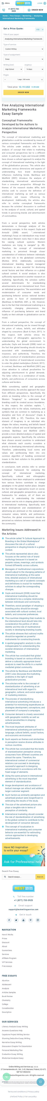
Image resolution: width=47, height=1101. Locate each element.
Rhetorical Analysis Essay (13, 1058)
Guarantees (7, 950)
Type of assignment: (11, 55)
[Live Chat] (40, 1082)
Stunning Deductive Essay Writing (16, 1038)
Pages (6, 75)
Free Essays (15, 16)
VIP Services (7, 962)
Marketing (27, 16)
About (4, 946)
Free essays (7, 966)
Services (5, 954)
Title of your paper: (11, 34)
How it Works (7, 935)
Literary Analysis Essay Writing (15, 1027)
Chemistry (6, 1000)
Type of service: (9, 45)
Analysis (5, 988)
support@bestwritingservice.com (23, 909)
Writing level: (8, 65)
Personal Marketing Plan (12, 1050)
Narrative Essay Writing (12, 1042)
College (5, 1004)
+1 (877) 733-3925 (13, 10)
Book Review (7, 996)
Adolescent (6, 984)
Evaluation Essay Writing (12, 1054)
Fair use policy (31, 1096)
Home (5, 16)
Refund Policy (17, 1096)
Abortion (5, 981)
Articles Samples (9, 992)
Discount (5, 942)
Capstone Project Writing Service (15, 1034)
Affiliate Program (9, 958)
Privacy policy (33, 1092)
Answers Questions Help (12, 1030)
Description (6, 1012)
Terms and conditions (17, 1092)
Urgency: (28, 65)
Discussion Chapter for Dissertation (17, 1046)
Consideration (8, 1008)
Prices (4, 938)
